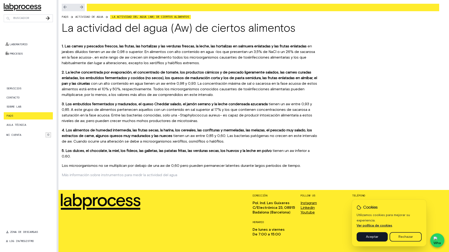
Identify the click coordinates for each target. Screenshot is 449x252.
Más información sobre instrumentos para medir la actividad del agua (119, 175)
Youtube (308, 212)
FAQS (65, 17)
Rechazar (405, 236)
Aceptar (372, 236)
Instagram (309, 203)
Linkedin (308, 208)
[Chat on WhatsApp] (437, 240)
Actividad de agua (89, 17)
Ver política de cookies (374, 225)
